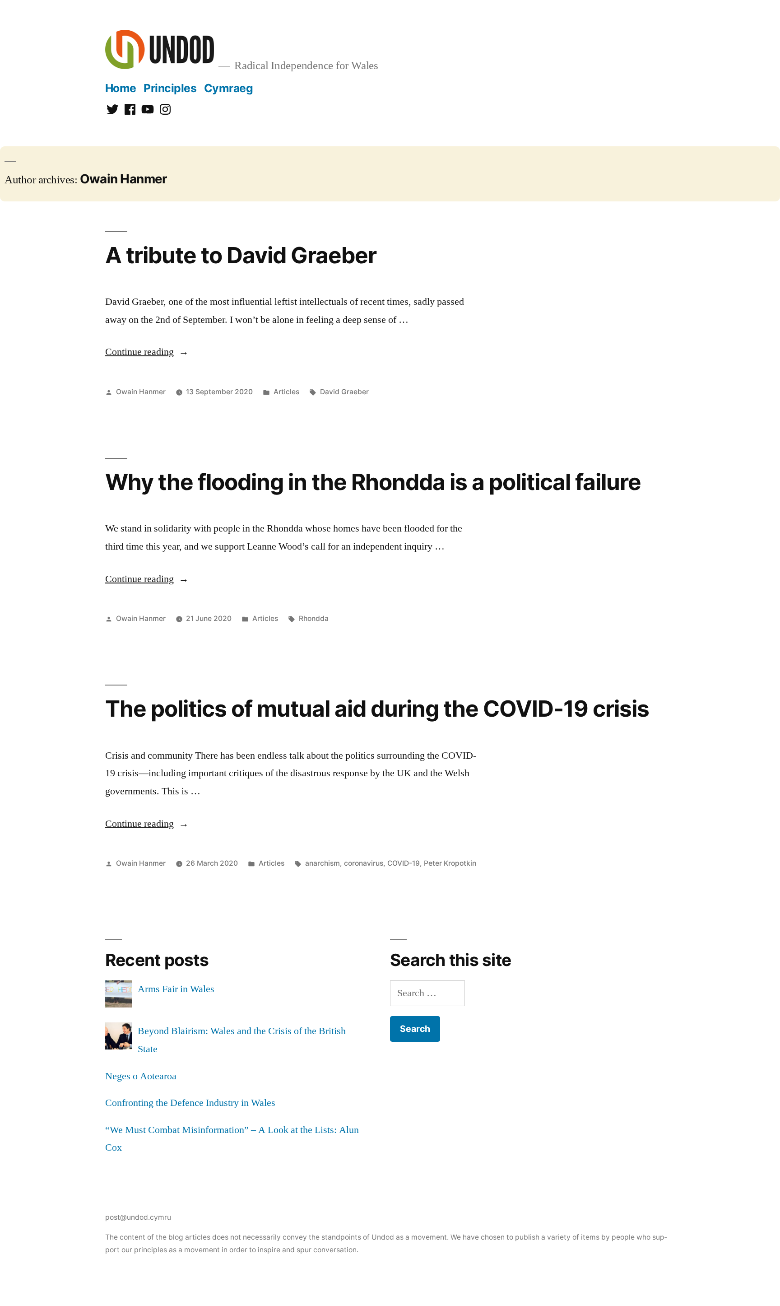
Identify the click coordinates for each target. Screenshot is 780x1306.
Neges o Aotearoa (140, 1076)
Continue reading (147, 351)
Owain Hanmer (141, 391)
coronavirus (363, 863)
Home (120, 88)
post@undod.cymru (138, 1217)
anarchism (322, 863)
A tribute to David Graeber (240, 255)
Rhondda (314, 618)
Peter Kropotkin (450, 863)
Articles (286, 391)
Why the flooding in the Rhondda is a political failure (373, 481)
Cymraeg (228, 88)
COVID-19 (403, 863)
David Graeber (344, 391)
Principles (170, 88)
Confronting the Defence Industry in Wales (190, 1102)
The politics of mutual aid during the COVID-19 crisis (377, 708)
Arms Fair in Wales (176, 989)
